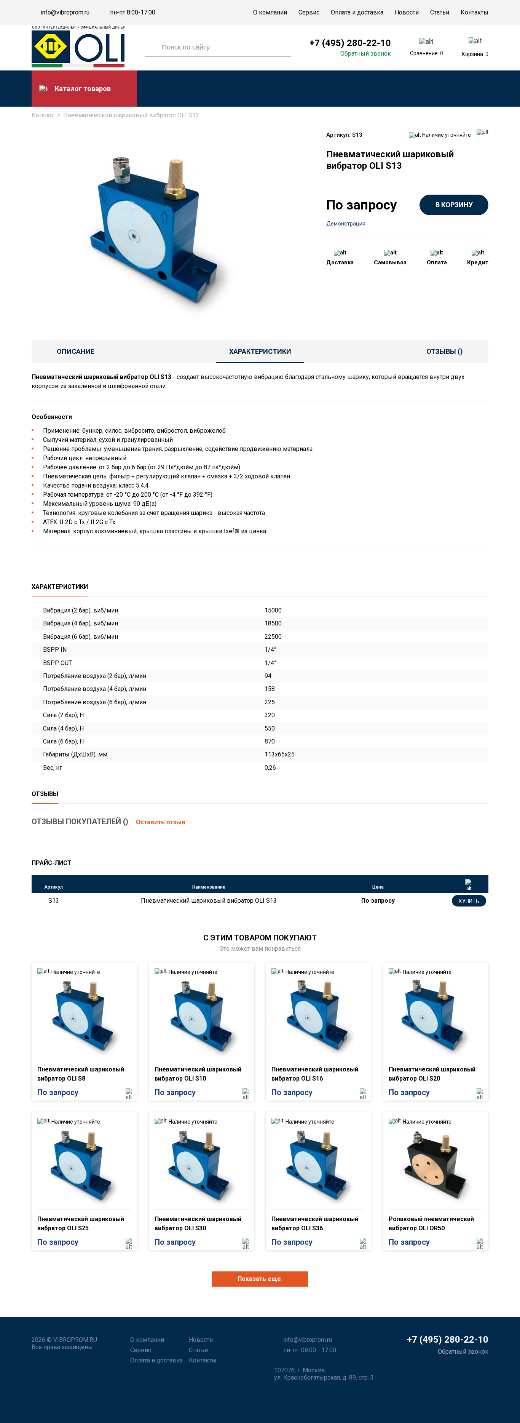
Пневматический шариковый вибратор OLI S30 (198, 1223)
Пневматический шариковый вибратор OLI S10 (198, 1074)
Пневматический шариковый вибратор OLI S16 (314, 1074)
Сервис (308, 12)
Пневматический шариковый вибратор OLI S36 (314, 1223)
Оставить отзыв (160, 822)
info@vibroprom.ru (65, 13)
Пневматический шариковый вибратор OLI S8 (80, 1074)
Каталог (43, 115)
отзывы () (444, 351)
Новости (407, 12)
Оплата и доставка (357, 12)
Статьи (439, 12)
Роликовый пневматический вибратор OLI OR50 (431, 1223)
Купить (469, 901)
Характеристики (260, 351)
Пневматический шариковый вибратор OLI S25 (80, 1223)
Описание (75, 351)
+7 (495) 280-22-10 (350, 43)
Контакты (474, 12)
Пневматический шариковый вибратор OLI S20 (432, 1074)
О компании (270, 12)
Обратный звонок (365, 54)
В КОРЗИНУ (454, 205)
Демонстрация (345, 224)
